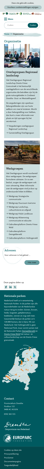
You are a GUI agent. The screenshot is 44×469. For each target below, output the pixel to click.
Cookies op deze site (12, 450)
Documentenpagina (12, 462)
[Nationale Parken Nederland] (20, 390)
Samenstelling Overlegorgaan (21, 133)
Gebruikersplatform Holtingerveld (23, 238)
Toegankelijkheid (11, 465)
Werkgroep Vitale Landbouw (21, 214)
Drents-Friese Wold (12, 334)
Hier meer (32, 263)
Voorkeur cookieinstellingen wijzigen (22, 7)
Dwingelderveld (28, 331)
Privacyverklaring (11, 454)
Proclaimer (8, 458)
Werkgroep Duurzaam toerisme (22, 203)
